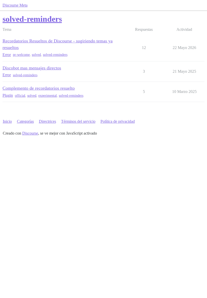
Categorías (25, 121)
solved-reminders (55, 55)
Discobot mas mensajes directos (32, 67)
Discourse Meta (15, 5)
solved (36, 55)
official (20, 95)
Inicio (7, 121)
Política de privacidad (117, 121)
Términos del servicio (78, 121)
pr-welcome (21, 55)
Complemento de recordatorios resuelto (39, 88)
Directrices (47, 121)
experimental (47, 95)
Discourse (30, 133)
